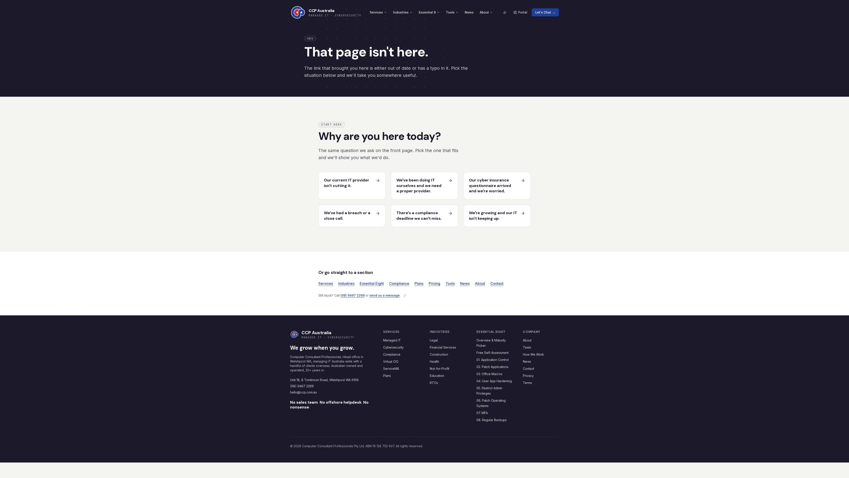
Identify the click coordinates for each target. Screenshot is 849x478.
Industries (401, 12)
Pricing (434, 283)
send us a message (384, 295)
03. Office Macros (489, 374)
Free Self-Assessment (492, 353)
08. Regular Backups (491, 420)
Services (376, 12)
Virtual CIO (390, 361)
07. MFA (482, 413)
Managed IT (392, 340)
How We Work (533, 354)
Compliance (399, 283)
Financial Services (443, 347)
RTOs (434, 383)
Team (527, 347)
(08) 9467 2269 (352, 295)
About (484, 12)
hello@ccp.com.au (303, 392)
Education (437, 376)
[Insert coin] (405, 295)
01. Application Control (492, 360)
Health (434, 361)
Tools (450, 12)
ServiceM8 (391, 368)
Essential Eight (372, 283)
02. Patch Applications (492, 367)
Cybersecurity (393, 347)
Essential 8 (427, 12)
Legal (434, 340)
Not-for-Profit (439, 368)
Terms (527, 383)
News (469, 12)
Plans (419, 283)
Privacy (528, 376)
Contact (496, 283)
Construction (439, 354)
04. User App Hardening (494, 381)
